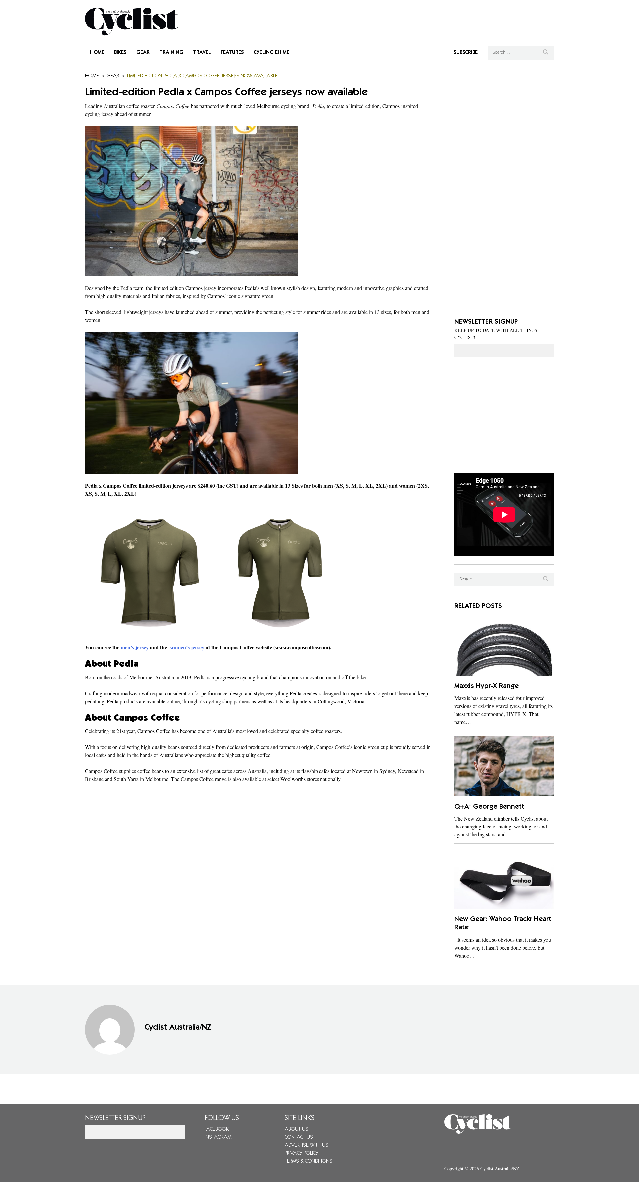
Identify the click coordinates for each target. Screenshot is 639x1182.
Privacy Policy (301, 1153)
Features (232, 52)
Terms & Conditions (308, 1161)
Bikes (120, 52)
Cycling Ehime (271, 52)
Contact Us (299, 1137)
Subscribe (466, 52)
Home (97, 52)
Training (171, 52)
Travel (202, 52)
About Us (296, 1129)
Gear (143, 52)
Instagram (218, 1137)
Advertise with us (306, 1145)
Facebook (217, 1129)
